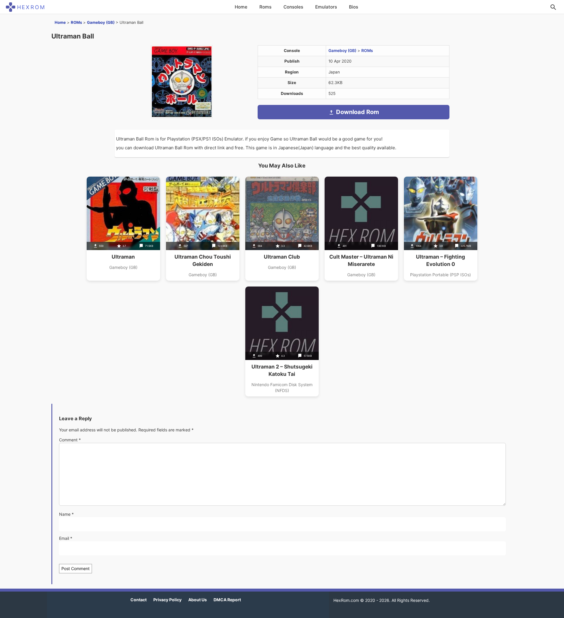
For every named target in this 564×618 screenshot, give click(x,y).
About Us (197, 599)
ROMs (76, 22)
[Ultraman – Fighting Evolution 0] (440, 229)
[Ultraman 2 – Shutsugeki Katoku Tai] (282, 341)
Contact (138, 599)
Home (241, 7)
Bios (353, 7)
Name (66, 514)
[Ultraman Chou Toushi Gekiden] (202, 229)
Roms (265, 7)
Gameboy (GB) (101, 22)
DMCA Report (227, 599)
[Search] (553, 7)
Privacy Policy (167, 599)
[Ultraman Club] (282, 229)
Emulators (326, 7)
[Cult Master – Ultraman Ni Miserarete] (361, 229)
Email (65, 538)
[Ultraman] (123, 229)
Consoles (293, 7)
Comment (70, 439)
